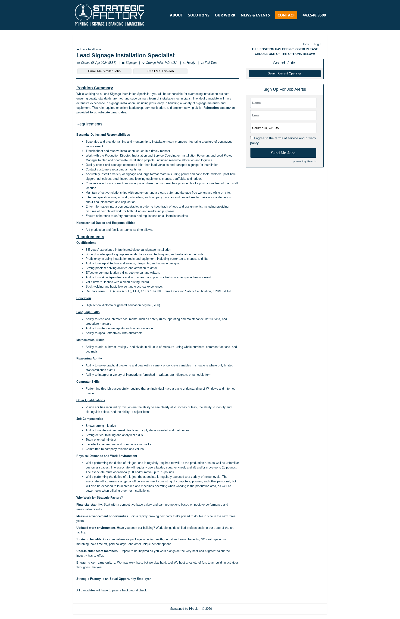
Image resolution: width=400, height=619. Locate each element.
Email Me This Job (160, 71)
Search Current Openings (285, 73)
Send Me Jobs (283, 153)
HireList (194, 608)
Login (317, 44)
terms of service (286, 138)
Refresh (225, 608)
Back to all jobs (90, 49)
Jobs (305, 44)
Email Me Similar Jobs (104, 71)
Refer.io (311, 161)
